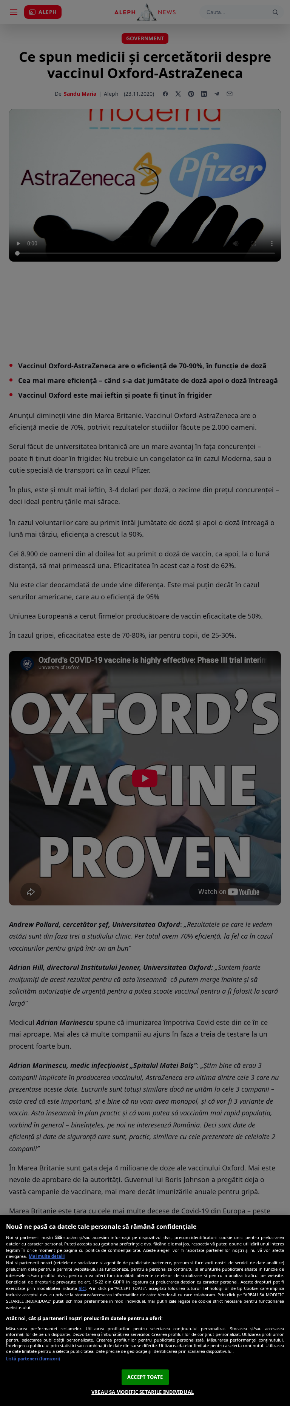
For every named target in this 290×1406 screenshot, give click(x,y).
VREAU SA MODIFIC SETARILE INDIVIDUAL (142, 1392)
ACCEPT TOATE (145, 1377)
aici (82, 1288)
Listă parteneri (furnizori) (33, 1359)
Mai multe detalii (47, 1256)
